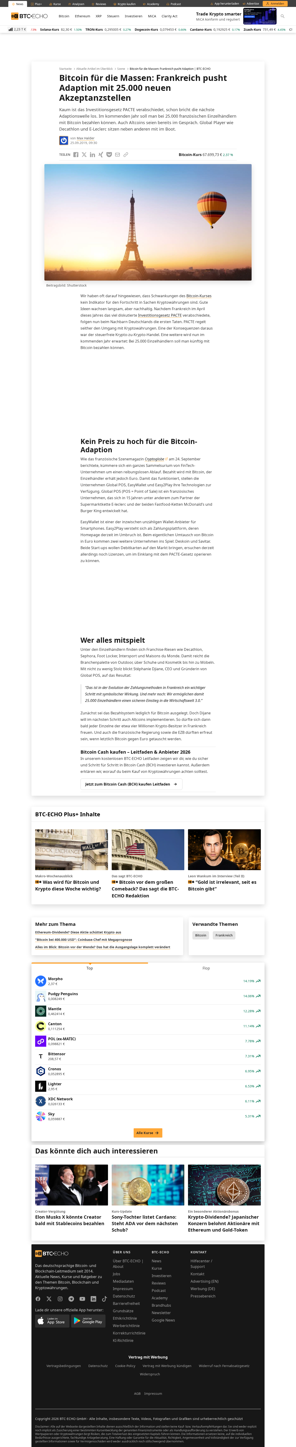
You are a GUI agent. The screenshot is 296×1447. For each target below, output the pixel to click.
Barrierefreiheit (126, 1303)
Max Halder (86, 138)
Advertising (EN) (205, 1281)
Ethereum (82, 16)
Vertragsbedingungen (63, 1366)
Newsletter (161, 1312)
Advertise (253, 4)
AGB (137, 1393)
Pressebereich (203, 1296)
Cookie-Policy (125, 1366)
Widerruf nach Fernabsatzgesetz (224, 1366)
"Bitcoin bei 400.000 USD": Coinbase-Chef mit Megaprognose (83, 939)
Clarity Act (169, 16)
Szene (121, 69)
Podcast (159, 1290)
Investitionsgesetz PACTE (160, 315)
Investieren (133, 16)
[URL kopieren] (126, 154)
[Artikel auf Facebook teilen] (76, 154)
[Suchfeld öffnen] (282, 16)
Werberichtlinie (126, 1325)
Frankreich (224, 935)
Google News (163, 1320)
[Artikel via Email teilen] (117, 154)
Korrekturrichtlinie (129, 1333)
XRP (99, 16)
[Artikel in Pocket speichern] (109, 154)
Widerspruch (150, 1374)
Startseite (65, 69)
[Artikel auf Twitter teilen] (84, 154)
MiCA (152, 16)
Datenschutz (124, 1296)
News (156, 1260)
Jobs (116, 1273)
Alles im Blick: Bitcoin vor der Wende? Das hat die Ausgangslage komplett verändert (102, 947)
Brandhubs (161, 1305)
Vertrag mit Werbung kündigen (167, 1366)
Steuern (113, 16)
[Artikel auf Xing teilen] (101, 154)
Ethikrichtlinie (125, 1318)
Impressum (123, 1288)
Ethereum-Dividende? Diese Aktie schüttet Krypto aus (78, 932)
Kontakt (197, 1273)
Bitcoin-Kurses (199, 295)
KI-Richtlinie (123, 1340)
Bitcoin (64, 16)
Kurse (157, 1268)
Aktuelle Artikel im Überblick (94, 69)
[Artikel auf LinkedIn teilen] (92, 154)
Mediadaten (123, 1281)
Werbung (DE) (203, 1288)
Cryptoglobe (154, 459)
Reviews (159, 1283)
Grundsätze (123, 1310)
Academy (160, 1297)
